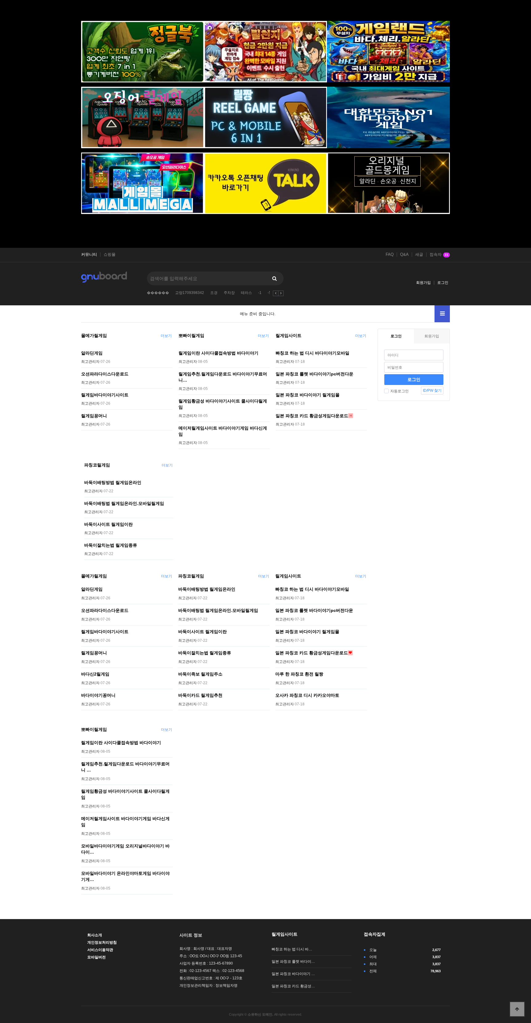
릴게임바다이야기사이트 (104, 394)
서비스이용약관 (100, 950)
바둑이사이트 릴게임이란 (108, 524)
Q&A (404, 254)
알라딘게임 (92, 353)
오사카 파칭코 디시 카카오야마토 (307, 695)
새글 (419, 254)
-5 (269, 293)
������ (158, 293)
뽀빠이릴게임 (191, 335)
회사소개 (94, 935)
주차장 (229, 293)
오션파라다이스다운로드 (104, 373)
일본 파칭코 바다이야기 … (293, 974)
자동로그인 (399, 391)
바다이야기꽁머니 (98, 695)
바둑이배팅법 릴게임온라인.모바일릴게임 (124, 503)
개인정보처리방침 (102, 942)
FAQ (390, 254)
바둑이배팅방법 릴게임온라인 (112, 482)
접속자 (439, 254)
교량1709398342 (189, 293)
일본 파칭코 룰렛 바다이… (293, 961)
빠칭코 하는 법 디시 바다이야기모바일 (312, 353)
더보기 (166, 336)
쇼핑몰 (110, 254)
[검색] (274, 278)
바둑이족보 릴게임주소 (200, 674)
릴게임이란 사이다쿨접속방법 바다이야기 (218, 353)
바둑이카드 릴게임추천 (200, 695)
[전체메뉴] (442, 313)
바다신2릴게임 (95, 674)
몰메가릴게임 (94, 335)
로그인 (442, 282)
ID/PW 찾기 (432, 390)
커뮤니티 (89, 254)
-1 (260, 293)
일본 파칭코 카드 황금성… (293, 986)
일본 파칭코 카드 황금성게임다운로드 (312, 415)
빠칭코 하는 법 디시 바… (292, 949)
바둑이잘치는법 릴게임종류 (110, 545)
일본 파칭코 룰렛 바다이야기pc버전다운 (314, 373)
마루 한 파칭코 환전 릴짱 (299, 674)
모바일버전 (96, 957)
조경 (214, 293)
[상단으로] (517, 1009)
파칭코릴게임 (97, 464)
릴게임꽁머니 (94, 415)
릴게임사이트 (288, 335)
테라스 (246, 293)
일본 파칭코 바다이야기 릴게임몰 (308, 394)
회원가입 (423, 282)
